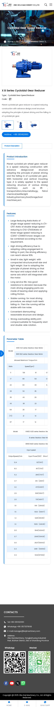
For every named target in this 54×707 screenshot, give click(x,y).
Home (10, 41)
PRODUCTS (20, 41)
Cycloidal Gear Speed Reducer (21, 95)
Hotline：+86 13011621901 (16, 134)
